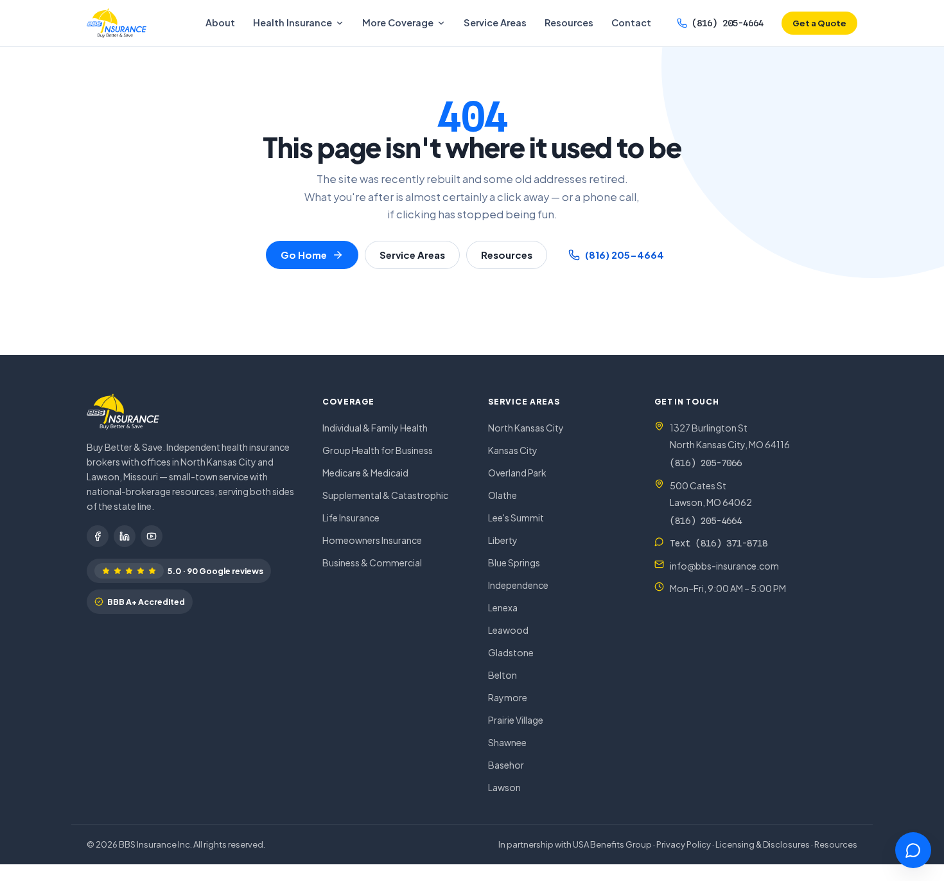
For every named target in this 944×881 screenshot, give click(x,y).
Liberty (503, 540)
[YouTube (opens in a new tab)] (151, 536)
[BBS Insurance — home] (116, 23)
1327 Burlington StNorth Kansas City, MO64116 (730, 436)
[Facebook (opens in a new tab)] (98, 536)
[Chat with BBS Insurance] (913, 850)
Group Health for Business (377, 450)
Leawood (508, 630)
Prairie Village (515, 720)
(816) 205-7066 (706, 463)
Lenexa (503, 607)
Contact (631, 22)
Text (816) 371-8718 (718, 543)
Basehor (506, 765)
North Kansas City (526, 427)
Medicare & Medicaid (365, 472)
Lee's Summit (516, 517)
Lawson (504, 787)
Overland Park (517, 472)
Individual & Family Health (375, 427)
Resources (569, 22)
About (220, 22)
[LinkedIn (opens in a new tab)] (124, 536)
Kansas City (513, 450)
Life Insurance (351, 517)
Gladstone (511, 652)
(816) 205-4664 (728, 23)
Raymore (507, 697)
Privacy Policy (683, 844)
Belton (502, 675)
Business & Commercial (372, 562)
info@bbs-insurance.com (724, 565)
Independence (518, 585)
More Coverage (397, 22)
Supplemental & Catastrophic (385, 495)
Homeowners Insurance (372, 540)
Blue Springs (514, 562)
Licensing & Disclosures (762, 844)
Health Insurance (292, 22)
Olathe (502, 495)
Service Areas (495, 22)
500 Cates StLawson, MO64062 (711, 494)
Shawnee (507, 742)
